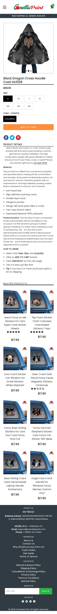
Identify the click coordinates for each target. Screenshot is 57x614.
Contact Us (28, 543)
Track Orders (28, 550)
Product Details (12, 144)
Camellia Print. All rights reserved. (32, 609)
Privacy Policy (28, 574)
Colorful (10, 118)
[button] (14, 331)
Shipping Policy (28, 568)
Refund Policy (28, 581)
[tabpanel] (28, 49)
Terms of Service (28, 556)
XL (40, 98)
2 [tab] (28, 71)
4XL (29, 106)
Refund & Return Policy (28, 565)
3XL (18, 106)
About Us (28, 540)
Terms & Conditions (28, 577)
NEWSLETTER (28, 586)
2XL (8, 106)
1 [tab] (26, 71)
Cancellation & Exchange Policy (28, 571)
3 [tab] (31, 71)
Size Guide (28, 553)
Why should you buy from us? (28, 546)
